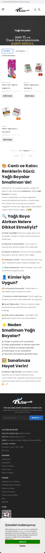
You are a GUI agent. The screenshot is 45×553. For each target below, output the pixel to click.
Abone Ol (35, 418)
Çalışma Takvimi (8, 444)
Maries (26, 82)
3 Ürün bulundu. (9, 56)
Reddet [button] (22, 546)
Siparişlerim (6, 462)
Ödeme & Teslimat (8, 492)
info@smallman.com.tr (17, 437)
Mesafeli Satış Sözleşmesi (11, 485)
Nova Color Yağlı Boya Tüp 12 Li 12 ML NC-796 (20, 85)
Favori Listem (6, 469)
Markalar (5, 502)
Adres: (4, 440)
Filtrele (6, 51)
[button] (4, 10)
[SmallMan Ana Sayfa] (22, 9)
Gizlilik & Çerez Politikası (10, 481)
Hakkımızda (6, 459)
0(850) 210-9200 (24, 433)
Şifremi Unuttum (7, 473)
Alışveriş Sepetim (8, 466)
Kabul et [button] (22, 542)
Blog (3, 498)
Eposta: (5, 437)
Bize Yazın (5, 450)
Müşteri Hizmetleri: (10, 433)
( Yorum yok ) (16, 91)
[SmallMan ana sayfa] (22, 400)
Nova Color (6, 82)
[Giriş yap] (35, 9)
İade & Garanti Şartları (10, 495)
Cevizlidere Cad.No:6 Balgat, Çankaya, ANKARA (24, 440)
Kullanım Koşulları (8, 488)
